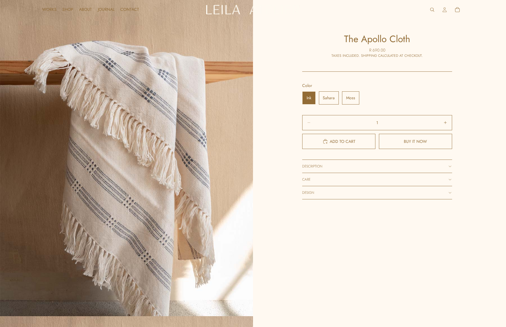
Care (306, 179)
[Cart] (457, 9)
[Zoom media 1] (126, 158)
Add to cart (342, 141)
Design (308, 192)
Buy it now (415, 141)
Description (312, 166)
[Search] (432, 9)
